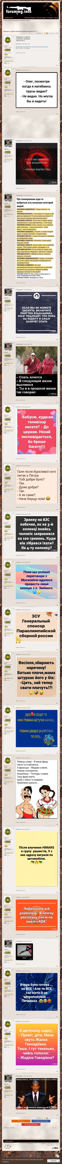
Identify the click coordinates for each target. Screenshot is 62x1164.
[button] (44, 33)
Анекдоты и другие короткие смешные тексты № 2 (19, 31)
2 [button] (48, 33)
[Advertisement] (31, 26)
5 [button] (53, 33)
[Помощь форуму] (7, 1146)
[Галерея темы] (36, 31)
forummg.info (30, 1143)
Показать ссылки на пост (20, 52)
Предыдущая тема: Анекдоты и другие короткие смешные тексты (32, 46)
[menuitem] (10, 17)
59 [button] (56, 33)
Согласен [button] (53, 1160)
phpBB (42, 1143)
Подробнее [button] (5, 1161)
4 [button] (51, 33)
